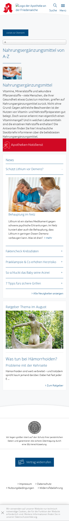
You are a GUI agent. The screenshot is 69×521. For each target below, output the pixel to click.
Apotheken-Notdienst (26, 144)
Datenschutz (44, 484)
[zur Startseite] (31, 7)
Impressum (25, 484)
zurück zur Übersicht (15, 32)
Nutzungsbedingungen (21, 488)
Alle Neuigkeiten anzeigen (48, 293)
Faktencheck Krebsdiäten (22, 251)
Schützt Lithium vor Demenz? (24, 169)
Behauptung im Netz (21, 214)
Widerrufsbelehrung (51, 488)
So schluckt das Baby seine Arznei (28, 273)
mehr (49, 237)
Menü (63, 10)
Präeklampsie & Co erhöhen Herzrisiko (31, 262)
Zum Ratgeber (55, 385)
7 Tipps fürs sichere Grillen (23, 283)
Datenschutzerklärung (26, 516)
